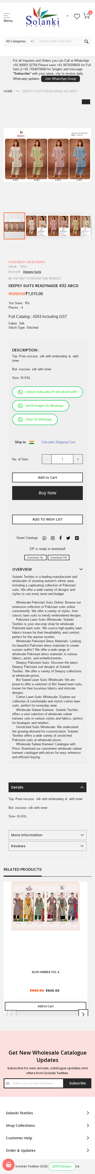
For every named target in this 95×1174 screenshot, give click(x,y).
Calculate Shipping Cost (58, 442)
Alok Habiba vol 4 (45, 972)
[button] (37, 226)
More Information (26, 835)
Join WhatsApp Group (60, 79)
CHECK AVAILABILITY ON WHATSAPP (51, 392)
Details (17, 787)
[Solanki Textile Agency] (42, 18)
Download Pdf (58, 557)
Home (8, 91)
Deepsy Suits (32, 272)
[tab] (47, 787)
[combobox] (47, 41)
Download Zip (35, 557)
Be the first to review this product (35, 278)
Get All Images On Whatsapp (44, 405)
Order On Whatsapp (39, 419)
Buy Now (47, 492)
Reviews (18, 846)
